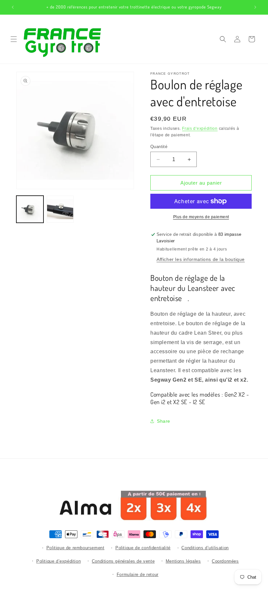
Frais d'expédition (200, 128)
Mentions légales (183, 561)
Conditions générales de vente (123, 561)
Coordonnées (225, 561)
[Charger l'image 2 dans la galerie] (60, 209)
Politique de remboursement (75, 547)
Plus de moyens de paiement (201, 217)
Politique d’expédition (58, 561)
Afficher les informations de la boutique (201, 259)
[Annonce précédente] (13, 7)
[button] (14, 39)
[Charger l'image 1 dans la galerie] (29, 209)
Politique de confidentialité (143, 547)
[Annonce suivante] (255, 7)
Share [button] (163, 421)
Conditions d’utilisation (204, 547)
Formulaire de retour (138, 574)
